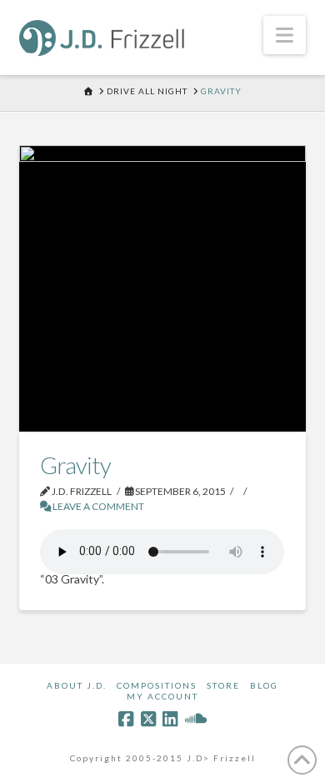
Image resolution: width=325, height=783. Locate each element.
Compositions (157, 685)
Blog (264, 685)
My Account (162, 696)
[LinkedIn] (170, 719)
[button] (284, 35)
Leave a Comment (97, 506)
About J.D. (77, 685)
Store (223, 685)
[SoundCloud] (196, 719)
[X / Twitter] (148, 719)
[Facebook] (125, 719)
